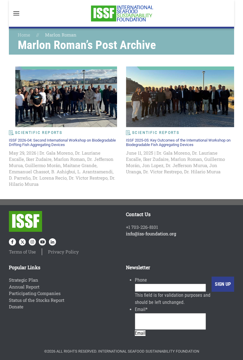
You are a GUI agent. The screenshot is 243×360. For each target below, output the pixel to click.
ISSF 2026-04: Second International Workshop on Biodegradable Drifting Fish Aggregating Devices (62, 142)
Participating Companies (34, 293)
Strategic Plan (23, 280)
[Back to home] (121, 13)
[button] (16, 13)
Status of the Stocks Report (36, 300)
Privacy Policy (63, 252)
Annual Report (24, 287)
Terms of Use (22, 252)
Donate (16, 307)
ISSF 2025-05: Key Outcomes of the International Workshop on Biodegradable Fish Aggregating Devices (178, 142)
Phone (141, 280)
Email (141, 309)
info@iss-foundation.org (151, 234)
